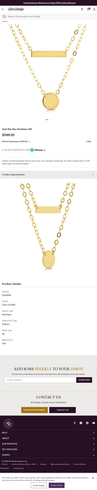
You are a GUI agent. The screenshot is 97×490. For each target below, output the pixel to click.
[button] (94, 9)
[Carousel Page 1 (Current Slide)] (46, 119)
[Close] (93, 478)
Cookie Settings (39, 485)
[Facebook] (74, 423)
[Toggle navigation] (3, 9)
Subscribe (84, 380)
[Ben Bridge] (16, 9)
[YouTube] (93, 423)
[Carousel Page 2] (48, 119)
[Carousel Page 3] (50, 119)
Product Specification (14, 174)
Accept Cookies (56, 485)
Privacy (4, 464)
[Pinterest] (87, 423)
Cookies (43, 464)
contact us (62, 410)
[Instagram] (81, 423)
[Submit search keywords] (4, 16)
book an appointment (34, 410)
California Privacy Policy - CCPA (24, 464)
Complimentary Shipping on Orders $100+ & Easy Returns (49, 3)
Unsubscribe (18, 468)
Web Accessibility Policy (60, 464)
